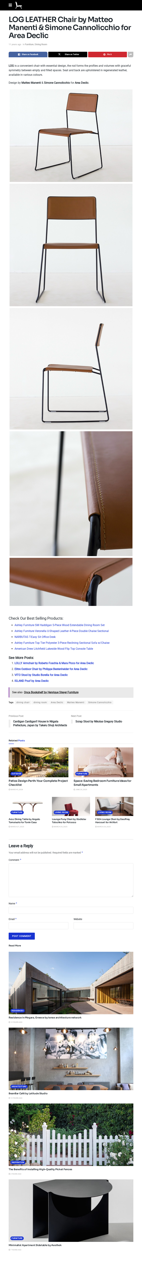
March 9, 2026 (16, 789)
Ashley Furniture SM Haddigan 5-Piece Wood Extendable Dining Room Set (60, 625)
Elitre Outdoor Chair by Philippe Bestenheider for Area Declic (51, 669)
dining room (40, 702)
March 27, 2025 (17, 827)
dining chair (23, 702)
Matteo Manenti (75, 702)
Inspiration (18, 1162)
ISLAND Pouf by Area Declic (32, 680)
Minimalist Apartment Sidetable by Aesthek (35, 1245)
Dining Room (41, 44)
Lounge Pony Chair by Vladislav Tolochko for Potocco (69, 821)
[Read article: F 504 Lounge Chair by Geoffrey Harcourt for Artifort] (114, 806)
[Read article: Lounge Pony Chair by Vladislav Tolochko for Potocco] (71, 806)
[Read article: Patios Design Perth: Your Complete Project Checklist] (38, 762)
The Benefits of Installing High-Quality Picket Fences (40, 1169)
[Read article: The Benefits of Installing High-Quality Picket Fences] (71, 1134)
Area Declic (57, 702)
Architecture (19, 1086)
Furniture (29, 44)
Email (13, 919)
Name (13, 903)
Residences (18, 1011)
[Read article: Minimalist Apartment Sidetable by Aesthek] (71, 1210)
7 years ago (15, 1250)
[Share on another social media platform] (130, 54)
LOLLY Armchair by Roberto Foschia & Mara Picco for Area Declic (54, 663)
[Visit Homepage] (18, 5)
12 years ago (16, 1022)
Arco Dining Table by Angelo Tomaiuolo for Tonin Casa (24, 821)
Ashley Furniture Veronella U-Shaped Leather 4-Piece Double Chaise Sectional (62, 631)
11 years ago (15, 44)
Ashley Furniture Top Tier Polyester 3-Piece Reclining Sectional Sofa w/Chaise (62, 642)
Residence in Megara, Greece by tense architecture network (45, 1017)
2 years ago (15, 1174)
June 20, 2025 (81, 789)
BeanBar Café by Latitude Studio (28, 1093)
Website (78, 919)
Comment (15, 859)
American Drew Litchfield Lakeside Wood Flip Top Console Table (54, 648)
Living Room (61, 812)
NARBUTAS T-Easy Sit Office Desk (35, 637)
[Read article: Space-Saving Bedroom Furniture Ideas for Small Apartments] (103, 762)
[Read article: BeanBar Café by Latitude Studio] (71, 1059)
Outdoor (16, 774)
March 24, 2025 (60, 827)
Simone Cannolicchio (100, 702)
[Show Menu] (10, 5)
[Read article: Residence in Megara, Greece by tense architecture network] (71, 983)
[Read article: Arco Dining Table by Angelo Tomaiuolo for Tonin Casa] (28, 806)
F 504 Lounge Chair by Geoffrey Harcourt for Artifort (112, 821)
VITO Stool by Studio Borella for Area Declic (41, 675)
